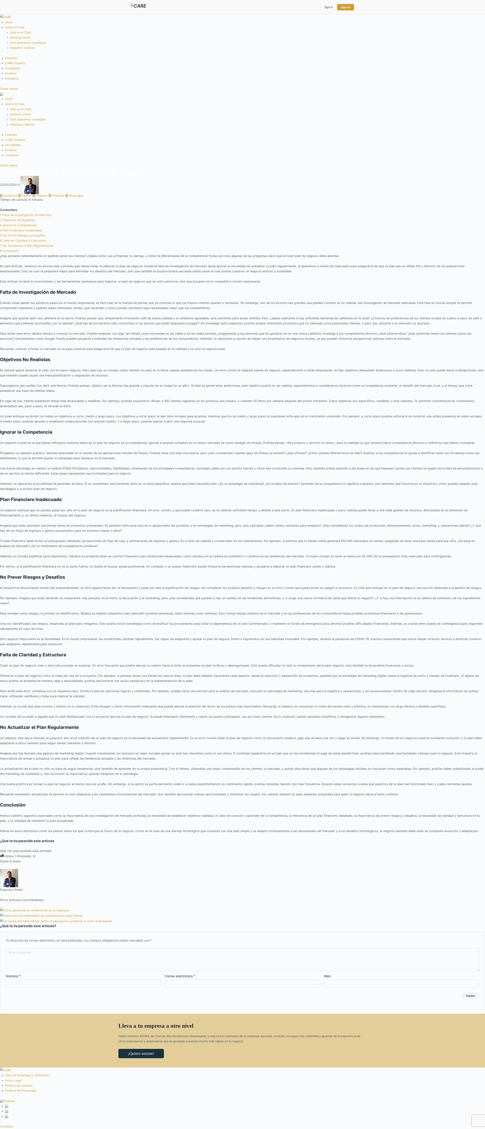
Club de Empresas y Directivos (27, 1075)
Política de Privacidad (20, 1090)
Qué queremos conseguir (28, 43)
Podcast (11, 58)
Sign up (345, 7)
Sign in (328, 7)
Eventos (11, 73)
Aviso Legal (13, 1080)
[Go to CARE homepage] (138, 7)
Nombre (13, 976)
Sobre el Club (15, 27)
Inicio (9, 22)
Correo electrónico (180, 976)
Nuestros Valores (22, 48)
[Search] (315, 7)
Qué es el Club (20, 32)
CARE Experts (15, 63)
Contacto (12, 78)
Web (327, 976)
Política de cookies (18, 1085)
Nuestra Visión (20, 37)
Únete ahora (9, 89)
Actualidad (12, 68)
